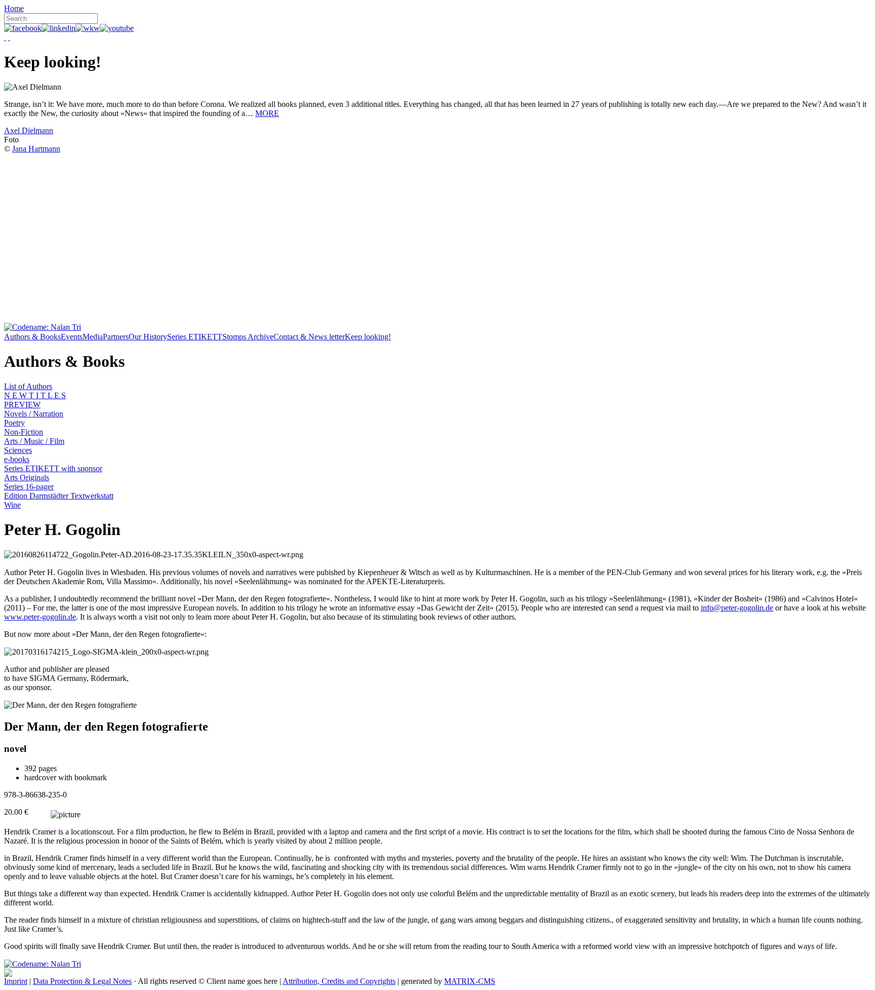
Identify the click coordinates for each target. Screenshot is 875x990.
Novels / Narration (33, 413)
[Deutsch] (5, 37)
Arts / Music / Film (34, 441)
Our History (148, 336)
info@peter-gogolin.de (737, 607)
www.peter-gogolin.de (40, 617)
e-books (16, 459)
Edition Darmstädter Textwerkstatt (58, 495)
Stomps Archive (247, 336)
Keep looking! (368, 336)
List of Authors (28, 386)
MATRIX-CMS (469, 981)
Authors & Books (32, 336)
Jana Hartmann (36, 148)
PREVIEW (22, 404)
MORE (267, 113)
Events (72, 336)
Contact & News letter (309, 336)
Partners (116, 336)
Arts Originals (26, 477)
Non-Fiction (23, 432)
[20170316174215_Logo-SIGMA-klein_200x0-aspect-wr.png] (106, 652)
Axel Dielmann (28, 130)
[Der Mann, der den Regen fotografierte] (70, 705)
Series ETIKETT (194, 336)
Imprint (15, 981)
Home (14, 8)
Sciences (18, 450)
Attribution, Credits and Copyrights (339, 981)
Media (93, 336)
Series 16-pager (29, 486)
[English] (9, 37)
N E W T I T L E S (35, 395)
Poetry (14, 422)
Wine (12, 505)
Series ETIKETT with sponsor (53, 468)
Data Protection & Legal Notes (82, 981)
